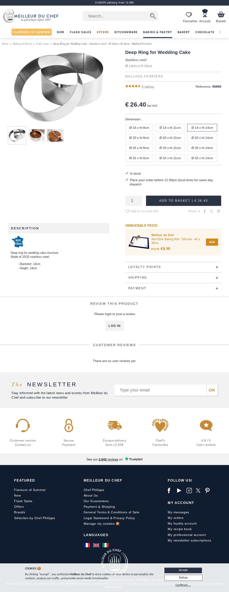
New (17, 495)
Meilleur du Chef (103, 480)
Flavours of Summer (30, 490)
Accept (183, 570)
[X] (199, 490)
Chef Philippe (94, 490)
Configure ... (183, 585)
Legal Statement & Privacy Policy (109, 518)
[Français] (87, 545)
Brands (19, 512)
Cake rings (42, 43)
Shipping (108, 506)
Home (5, 43)
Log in (114, 326)
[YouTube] (180, 490)
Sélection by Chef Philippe (34, 518)
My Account (181, 503)
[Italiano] (106, 545)
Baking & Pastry (22, 43)
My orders (175, 518)
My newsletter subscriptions (189, 540)
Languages (96, 535)
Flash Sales (23, 501)
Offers (19, 506)
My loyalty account (182, 523)
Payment (90, 506)
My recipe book (180, 529)
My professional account (187, 535)
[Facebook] (171, 490)
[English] (96, 545)
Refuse (183, 577)
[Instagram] (190, 490)
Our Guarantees (96, 501)
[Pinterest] (208, 490)
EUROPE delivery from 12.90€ (114, 2)
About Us (91, 495)
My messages (178, 512)
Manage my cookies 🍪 (102, 523)
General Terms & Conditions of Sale (112, 512)
